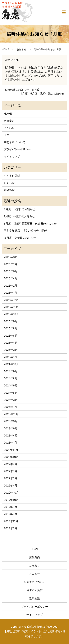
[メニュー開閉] (64, 12)
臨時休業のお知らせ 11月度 (22, 89)
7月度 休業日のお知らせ (19, 216)
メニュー (9, 135)
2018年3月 (10, 528)
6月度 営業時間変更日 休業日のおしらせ (30, 223)
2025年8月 (10, 328)
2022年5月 (10, 478)
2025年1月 (10, 357)
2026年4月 (10, 278)
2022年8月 (10, 471)
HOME (5, 49)
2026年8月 (10, 257)
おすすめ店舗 (12, 175)
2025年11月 (11, 307)
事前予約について (14, 142)
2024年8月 (10, 378)
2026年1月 (10, 292)
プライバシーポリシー (17, 149)
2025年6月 (10, 335)
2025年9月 (10, 321)
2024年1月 (10, 406)
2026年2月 (10, 285)
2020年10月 (11, 492)
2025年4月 (10, 342)
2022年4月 (10, 485)
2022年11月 (11, 449)
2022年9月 (10, 464)
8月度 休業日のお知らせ (19, 209)
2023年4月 (10, 435)
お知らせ (21, 49)
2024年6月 (10, 385)
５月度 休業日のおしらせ (20, 237)
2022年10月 (11, 456)
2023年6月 (10, 428)
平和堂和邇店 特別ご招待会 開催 (25, 230)
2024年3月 (10, 399)
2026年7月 (10, 264)
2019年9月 (10, 506)
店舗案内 (9, 120)
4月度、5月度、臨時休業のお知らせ (42, 93)
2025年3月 (10, 349)
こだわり (9, 127)
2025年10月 (11, 314)
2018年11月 (11, 521)
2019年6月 (10, 514)
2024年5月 (10, 392)
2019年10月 (11, 499)
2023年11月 (11, 414)
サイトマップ (12, 156)
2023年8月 (10, 421)
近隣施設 (9, 190)
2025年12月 (11, 299)
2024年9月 (10, 371)
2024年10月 (11, 364)
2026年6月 (10, 271)
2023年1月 (10, 442)
